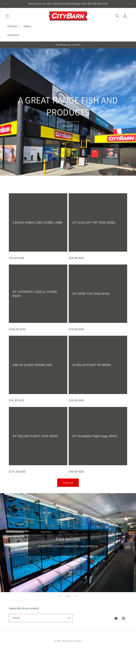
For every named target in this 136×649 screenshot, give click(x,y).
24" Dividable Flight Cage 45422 (94, 436)
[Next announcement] (129, 4)
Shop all (68, 125)
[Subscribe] (68, 618)
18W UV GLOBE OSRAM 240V (32, 365)
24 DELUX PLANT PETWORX (91, 365)
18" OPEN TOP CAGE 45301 (91, 294)
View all (68, 482)
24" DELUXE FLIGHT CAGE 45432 (35, 436)
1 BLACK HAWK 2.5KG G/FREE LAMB (37, 223)
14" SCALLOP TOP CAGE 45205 (93, 223)
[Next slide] (76, 596)
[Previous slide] (60, 596)
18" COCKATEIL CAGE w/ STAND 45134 (34, 294)
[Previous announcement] (7, 4)
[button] (7, 16)
